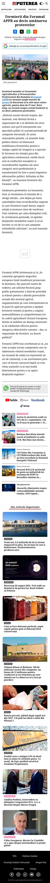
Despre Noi (41, 862)
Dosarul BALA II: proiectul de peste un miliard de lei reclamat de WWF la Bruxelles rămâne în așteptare (31, 473)
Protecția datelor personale (17, 862)
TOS (14, 856)
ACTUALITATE (20, 9)
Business (8, 539)
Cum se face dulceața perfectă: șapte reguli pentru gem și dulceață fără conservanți (23, 629)
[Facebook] (12, 875)
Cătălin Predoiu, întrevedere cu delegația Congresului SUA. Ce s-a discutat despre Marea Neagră (22, 802)
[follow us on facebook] (38, 400)
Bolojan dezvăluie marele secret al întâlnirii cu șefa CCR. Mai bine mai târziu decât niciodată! (31, 437)
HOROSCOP (9, 582)
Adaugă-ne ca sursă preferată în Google (28, 46)
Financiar (43, 9)
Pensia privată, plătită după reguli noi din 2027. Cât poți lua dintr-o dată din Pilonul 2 (24, 718)
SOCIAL (7, 623)
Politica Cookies (29, 856)
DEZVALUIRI (6, 9)
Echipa (33, 869)
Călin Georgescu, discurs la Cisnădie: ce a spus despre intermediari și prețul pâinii (24, 843)
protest (6, 102)
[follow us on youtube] (11, 400)
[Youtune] (32, 875)
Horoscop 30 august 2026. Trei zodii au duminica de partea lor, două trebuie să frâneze (24, 588)
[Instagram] (18, 875)
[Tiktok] (25, 875)
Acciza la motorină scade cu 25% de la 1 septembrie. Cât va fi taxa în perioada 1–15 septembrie (32, 420)
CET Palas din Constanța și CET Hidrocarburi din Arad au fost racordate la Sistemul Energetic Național (32, 456)
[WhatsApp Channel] (38, 875)
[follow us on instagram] (24, 400)
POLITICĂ (32, 9)
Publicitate (19, 869)
